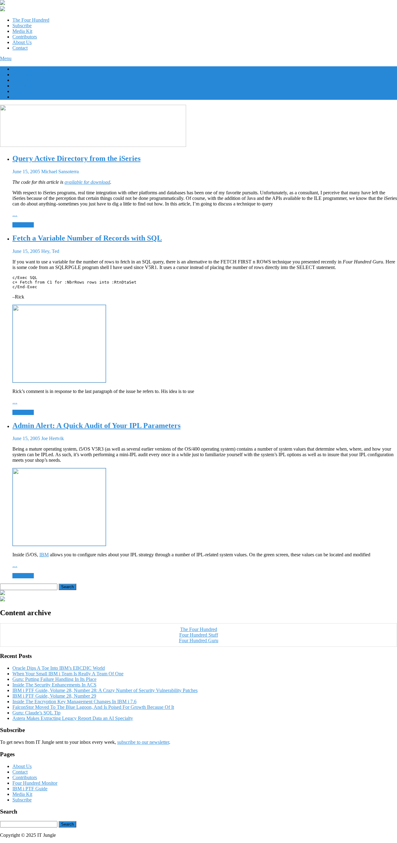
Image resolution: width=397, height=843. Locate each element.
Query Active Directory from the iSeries (76, 158)
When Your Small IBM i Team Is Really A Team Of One (67, 673)
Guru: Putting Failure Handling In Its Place (54, 679)
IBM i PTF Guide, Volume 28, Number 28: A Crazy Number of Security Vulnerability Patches (105, 690)
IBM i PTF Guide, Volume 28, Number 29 (54, 696)
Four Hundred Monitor (34, 783)
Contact (20, 48)
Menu (5, 58)
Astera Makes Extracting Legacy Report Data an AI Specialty (72, 718)
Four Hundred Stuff (198, 635)
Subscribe (22, 25)
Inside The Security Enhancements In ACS (54, 684)
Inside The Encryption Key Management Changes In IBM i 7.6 (74, 701)
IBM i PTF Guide (29, 788)
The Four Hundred (30, 20)
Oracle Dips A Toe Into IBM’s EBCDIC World (58, 668)
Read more (23, 224)
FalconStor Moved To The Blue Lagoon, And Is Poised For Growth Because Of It (93, 707)
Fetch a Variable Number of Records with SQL (87, 238)
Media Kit (22, 31)
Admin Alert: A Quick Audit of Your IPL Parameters (96, 426)
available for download (87, 182)
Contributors (24, 36)
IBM (44, 554)
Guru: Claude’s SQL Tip (36, 712)
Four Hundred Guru (198, 640)
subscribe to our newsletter (143, 742)
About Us (22, 42)
